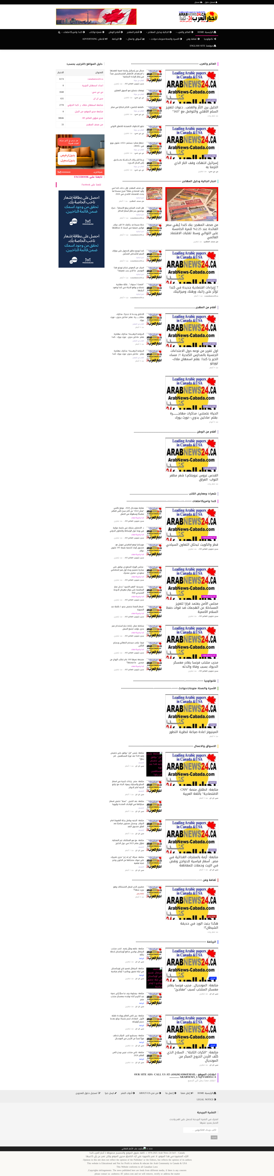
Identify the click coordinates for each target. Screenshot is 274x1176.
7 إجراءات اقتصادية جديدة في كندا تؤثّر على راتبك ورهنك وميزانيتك (194, 289)
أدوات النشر (127, 1093)
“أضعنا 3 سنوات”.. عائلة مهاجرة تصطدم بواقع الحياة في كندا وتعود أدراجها (128, 287)
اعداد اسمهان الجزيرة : (92, 85)
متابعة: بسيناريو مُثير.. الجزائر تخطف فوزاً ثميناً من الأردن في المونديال (128, 1037)
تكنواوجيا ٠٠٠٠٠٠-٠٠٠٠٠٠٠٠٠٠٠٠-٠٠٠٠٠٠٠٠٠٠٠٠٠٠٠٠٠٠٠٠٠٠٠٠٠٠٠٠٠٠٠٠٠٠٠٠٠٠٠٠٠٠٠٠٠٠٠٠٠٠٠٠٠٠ (174, 680)
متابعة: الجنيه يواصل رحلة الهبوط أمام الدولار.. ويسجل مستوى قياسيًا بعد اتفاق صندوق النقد (127, 823)
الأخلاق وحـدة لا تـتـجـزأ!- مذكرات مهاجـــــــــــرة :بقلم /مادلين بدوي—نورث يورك (127, 317)
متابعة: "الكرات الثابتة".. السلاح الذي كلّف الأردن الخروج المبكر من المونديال (192, 1056)
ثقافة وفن (192, 39)
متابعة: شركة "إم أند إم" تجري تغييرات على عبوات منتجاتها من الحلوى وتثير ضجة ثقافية (127, 860)
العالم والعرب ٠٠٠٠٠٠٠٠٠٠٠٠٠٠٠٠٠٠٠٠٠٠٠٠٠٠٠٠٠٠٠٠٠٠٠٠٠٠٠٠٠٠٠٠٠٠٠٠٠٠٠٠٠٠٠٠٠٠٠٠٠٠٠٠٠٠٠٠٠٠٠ (173, 63)
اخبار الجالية (211, 217)
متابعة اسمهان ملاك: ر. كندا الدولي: (85, 105)
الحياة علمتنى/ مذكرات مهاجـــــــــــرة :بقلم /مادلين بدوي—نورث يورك (194, 415)
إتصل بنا (169, 1093)
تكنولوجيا (209, 39)
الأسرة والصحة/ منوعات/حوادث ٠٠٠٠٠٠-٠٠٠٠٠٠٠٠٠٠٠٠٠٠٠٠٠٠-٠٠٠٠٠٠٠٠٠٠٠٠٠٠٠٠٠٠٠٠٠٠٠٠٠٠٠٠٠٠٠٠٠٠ (168, 688)
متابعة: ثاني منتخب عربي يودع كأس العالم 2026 (128, 1053)
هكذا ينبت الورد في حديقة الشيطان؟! (199, 925)
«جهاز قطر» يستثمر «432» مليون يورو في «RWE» (127, 144)
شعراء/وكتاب (95, 32)
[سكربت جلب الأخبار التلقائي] (134, 1149)
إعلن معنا (186, 1093)
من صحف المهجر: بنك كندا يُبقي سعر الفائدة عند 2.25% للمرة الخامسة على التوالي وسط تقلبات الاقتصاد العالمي (192, 231)
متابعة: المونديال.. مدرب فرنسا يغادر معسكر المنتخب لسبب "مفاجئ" (192, 987)
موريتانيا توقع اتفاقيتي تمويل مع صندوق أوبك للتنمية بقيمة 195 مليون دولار (127, 548)
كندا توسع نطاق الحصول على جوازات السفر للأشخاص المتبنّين (128, 252)
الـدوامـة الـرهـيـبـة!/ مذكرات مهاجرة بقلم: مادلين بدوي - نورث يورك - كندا (128, 335)
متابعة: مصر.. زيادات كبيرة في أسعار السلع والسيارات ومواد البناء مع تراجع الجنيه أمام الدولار (128, 784)
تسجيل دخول (210, 2)
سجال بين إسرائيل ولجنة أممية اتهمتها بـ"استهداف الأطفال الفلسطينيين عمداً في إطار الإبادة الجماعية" (127, 74)
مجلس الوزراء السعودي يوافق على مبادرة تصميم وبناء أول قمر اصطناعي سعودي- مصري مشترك (127, 570)
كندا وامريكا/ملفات (208, 537)
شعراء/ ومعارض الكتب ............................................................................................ (173, 493)
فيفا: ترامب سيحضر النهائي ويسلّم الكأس (128, 644)
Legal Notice (205, 1099)
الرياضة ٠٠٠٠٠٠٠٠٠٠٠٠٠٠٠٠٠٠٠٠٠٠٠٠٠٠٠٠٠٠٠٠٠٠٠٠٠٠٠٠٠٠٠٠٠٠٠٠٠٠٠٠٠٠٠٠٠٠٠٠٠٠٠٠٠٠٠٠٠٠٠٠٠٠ (176, 941)
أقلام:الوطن (115, 32)
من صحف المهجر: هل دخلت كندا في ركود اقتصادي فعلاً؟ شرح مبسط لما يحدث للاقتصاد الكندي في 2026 (128, 191)
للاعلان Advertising (93, 39)
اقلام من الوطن (209, 468)
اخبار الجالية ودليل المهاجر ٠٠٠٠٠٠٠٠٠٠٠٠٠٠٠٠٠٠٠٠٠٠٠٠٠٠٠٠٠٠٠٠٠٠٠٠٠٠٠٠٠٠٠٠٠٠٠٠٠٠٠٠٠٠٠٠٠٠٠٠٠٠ (169, 181)
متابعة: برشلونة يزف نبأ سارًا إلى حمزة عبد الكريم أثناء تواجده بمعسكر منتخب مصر (127, 996)
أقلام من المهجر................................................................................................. (175, 307)
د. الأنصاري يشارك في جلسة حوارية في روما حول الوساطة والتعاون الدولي (127, 529)
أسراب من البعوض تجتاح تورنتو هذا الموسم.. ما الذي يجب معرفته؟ (129, 269)
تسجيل (197, 2)
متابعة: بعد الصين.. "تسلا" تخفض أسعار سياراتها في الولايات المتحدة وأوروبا (126, 802)
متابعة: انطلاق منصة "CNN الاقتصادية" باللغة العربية (199, 791)
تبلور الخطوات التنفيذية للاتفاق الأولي (127, 126)
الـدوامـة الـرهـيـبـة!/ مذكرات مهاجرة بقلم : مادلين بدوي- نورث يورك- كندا (128, 352)
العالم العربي (211, 100)
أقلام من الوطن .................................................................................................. (175, 431)
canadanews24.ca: (95, 79)
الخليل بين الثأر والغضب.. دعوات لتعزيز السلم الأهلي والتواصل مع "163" (192, 109)
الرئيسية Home (206, 32)
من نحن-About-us (149, 1093)
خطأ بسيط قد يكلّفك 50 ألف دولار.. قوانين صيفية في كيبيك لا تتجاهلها (128, 226)
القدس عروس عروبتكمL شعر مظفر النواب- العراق (194, 477)
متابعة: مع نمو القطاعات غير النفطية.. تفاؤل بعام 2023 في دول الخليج (127, 841)
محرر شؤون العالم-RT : (92, 118)
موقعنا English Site (202, 46)
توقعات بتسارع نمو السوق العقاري (129, 90)
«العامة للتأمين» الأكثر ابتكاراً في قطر (127, 107)
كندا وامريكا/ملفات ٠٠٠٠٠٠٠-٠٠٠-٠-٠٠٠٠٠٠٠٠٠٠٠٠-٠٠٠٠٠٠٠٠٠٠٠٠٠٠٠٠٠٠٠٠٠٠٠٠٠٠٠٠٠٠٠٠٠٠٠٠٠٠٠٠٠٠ (171, 501)
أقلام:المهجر (133, 32)
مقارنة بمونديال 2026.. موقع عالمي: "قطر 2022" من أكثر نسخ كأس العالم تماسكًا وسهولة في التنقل (127, 511)
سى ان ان (98, 98)
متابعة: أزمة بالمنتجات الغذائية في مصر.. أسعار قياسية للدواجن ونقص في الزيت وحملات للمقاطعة (193, 861)
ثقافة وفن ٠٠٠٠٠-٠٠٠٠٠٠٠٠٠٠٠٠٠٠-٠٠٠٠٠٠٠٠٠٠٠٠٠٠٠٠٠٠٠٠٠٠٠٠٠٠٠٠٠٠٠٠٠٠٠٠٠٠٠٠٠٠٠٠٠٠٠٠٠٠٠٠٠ (174, 880)
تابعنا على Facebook (88, 176)
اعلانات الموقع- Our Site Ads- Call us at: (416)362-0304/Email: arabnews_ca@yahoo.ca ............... (175, 1075)
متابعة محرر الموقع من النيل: (88, 111)
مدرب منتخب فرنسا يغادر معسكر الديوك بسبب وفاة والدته (195, 664)
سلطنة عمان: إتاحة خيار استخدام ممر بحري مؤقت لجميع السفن (128, 627)
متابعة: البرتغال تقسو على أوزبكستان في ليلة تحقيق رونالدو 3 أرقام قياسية (127, 969)
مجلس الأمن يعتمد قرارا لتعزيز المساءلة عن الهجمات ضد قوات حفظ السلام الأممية (192, 607)
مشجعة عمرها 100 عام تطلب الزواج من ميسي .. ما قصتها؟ (127, 660)
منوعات (212, 724)
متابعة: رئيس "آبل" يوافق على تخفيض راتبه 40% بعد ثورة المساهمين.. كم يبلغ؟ (127, 756)
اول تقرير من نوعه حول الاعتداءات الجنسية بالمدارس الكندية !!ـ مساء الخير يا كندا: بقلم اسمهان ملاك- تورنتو (194, 357)
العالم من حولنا (139, 80)
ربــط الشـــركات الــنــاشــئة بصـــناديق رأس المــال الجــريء (129, 161)
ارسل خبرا (110, 1093)
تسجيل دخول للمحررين (87, 1093)
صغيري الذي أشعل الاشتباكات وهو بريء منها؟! (128, 888)
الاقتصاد (212, 782)
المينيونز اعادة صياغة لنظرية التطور (193, 732)
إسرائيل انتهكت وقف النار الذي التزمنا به (196, 165)
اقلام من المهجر (209, 343)
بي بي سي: (97, 92)
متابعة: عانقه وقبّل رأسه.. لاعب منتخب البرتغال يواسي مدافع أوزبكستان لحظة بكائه (127, 952)
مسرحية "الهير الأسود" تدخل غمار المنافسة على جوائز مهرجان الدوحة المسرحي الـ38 (129, 590)
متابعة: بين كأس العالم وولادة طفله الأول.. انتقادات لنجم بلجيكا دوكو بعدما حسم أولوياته (127, 1019)
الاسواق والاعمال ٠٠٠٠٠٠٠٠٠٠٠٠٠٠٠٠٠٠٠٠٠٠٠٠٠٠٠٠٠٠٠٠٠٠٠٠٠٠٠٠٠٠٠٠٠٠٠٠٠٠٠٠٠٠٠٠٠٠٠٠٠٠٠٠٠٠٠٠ (172, 746)
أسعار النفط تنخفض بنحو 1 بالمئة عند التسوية (127, 608)
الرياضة (116, 39)
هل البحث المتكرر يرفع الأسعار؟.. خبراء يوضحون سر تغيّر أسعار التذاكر (127, 209)
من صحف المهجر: (94, 124)
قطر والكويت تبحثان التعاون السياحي (192, 545)
